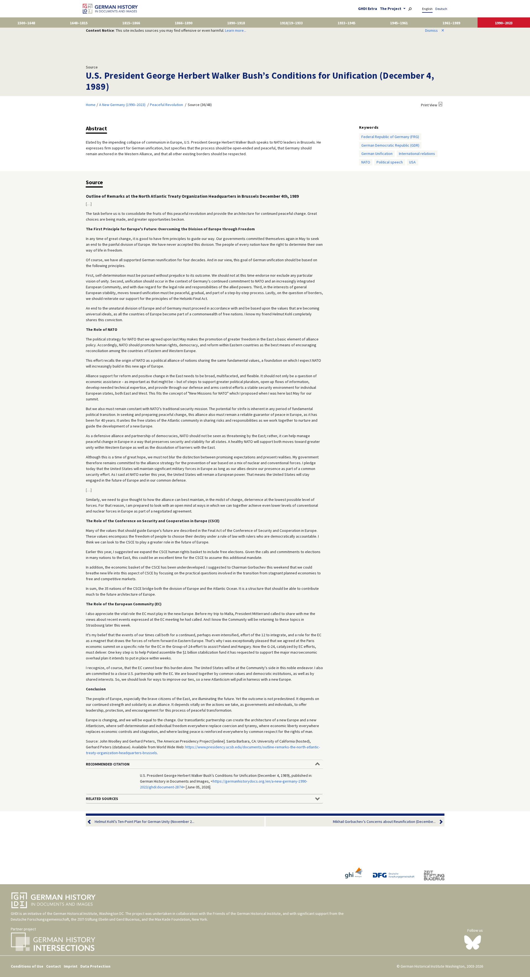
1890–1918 (236, 22)
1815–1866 (131, 22)
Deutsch (441, 9)
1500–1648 (26, 22)
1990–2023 (504, 22)
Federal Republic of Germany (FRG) (390, 136)
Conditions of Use (27, 966)
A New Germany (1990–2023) (122, 104)
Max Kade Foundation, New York (181, 919)
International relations (417, 153)
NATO (365, 162)
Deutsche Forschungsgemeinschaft (40, 919)
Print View (429, 104)
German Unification (377, 153)
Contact (53, 966)
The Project (391, 8)
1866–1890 (183, 22)
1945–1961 (399, 22)
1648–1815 (79, 22)
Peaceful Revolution (166, 104)
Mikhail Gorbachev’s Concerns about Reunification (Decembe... (384, 821)
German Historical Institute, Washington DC (88, 913)
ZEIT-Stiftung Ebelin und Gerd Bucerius (108, 919)
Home (91, 104)
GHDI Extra (367, 8)
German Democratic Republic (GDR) (390, 145)
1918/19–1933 (291, 22)
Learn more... (235, 30)
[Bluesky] (472, 941)
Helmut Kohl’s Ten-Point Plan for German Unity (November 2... (144, 821)
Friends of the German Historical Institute (247, 913)
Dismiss (434, 30)
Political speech (390, 162)
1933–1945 (346, 22)
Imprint (71, 966)
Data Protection (95, 966)
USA (412, 162)
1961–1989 (451, 22)
